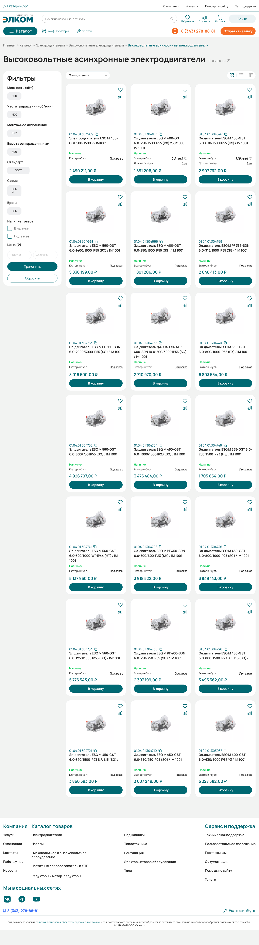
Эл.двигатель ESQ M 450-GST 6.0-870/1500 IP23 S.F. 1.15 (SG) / (94, 757)
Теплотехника (135, 844)
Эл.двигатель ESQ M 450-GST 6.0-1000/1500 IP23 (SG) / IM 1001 (159, 451)
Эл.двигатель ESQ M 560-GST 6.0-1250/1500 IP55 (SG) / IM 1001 (94, 655)
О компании (171, 6)
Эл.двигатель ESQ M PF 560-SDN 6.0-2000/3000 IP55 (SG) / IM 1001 (95, 349)
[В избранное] (120, 90)
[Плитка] (231, 75)
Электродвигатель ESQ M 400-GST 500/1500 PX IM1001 (93, 140)
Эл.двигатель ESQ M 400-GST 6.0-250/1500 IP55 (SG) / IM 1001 (159, 248)
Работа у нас (13, 862)
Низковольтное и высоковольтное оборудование (59, 855)
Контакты (192, 6)
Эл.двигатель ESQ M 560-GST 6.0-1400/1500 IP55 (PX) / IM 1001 (94, 248)
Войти (242, 19)
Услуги (8, 835)
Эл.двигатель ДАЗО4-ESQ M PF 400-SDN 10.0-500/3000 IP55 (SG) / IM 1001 (160, 351)
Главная (9, 45)
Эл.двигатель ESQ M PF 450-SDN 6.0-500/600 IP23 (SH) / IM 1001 (159, 553)
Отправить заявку (238, 31)
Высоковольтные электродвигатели (96, 45)
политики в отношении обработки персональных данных (68, 922)
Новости (10, 870)
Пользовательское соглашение (230, 844)
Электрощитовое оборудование (150, 862)
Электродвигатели (50, 45)
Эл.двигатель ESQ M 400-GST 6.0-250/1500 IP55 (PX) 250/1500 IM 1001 (159, 142)
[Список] (241, 75)
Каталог (26, 45)
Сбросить (32, 278)
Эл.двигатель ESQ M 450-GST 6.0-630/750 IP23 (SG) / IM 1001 (158, 757)
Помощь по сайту (216, 6)
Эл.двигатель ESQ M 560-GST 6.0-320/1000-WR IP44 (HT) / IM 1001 (93, 555)
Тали (128, 871)
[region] (32, 96)
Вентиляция (134, 853)
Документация (216, 862)
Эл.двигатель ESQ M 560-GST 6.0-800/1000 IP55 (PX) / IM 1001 (223, 349)
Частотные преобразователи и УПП (60, 866)
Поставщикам (215, 853)
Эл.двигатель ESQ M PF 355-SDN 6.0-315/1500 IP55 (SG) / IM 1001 (224, 248)
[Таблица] (251, 75)
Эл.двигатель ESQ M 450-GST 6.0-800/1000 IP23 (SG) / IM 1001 (224, 553)
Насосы (38, 844)
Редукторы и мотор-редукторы (56, 876)
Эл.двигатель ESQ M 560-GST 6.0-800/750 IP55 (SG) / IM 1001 (93, 451)
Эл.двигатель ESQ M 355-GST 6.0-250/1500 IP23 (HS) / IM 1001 (225, 451)
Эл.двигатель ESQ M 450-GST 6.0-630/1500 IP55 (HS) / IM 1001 (223, 140)
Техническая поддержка (224, 835)
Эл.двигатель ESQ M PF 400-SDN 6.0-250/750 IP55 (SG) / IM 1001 (159, 655)
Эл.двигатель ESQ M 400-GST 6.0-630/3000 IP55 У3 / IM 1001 (222, 757)
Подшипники (134, 835)
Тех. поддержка (245, 6)
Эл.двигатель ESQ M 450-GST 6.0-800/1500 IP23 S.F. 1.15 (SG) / (223, 655)
